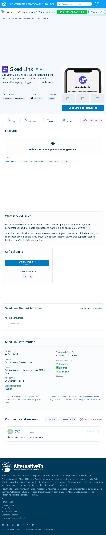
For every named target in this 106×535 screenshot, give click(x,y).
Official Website (27, 262)
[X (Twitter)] (8, 524)
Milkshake (64, 371)
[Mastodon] (13, 524)
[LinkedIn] (32, 524)
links (66, 161)
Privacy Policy (8, 505)
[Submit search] (59, 4)
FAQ (3, 498)
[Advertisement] (53, 42)
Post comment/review (93, 419)
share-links (23, 161)
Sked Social (13, 354)
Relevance (67, 419)
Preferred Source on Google (14, 518)
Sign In (97, 4)
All (50, 419)
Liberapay (23, 494)
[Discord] (3, 524)
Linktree (63, 367)
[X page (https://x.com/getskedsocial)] (30, 276)
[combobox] (74, 4)
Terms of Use (7, 501)
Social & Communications (66, 355)
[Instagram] (27, 524)
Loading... (15, 323)
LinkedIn (54, 492)
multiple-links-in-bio (53, 161)
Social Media (11, 161)
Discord (79, 489)
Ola (20, 479)
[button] (39, 69)
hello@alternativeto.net (58, 489)
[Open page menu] (103, 4)
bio (31, 161)
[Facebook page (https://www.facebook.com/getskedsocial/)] (24, 276)
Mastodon (16, 492)
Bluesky (25, 492)
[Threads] (23, 524)
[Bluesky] (18, 524)
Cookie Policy (7, 508)
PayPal (34, 494)
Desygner (64, 364)
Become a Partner (10, 514)
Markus (29, 479)
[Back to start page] (4, 4)
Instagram (39, 161)
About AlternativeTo (11, 511)
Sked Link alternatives (81, 107)
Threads (33, 492)
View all (59, 375)
